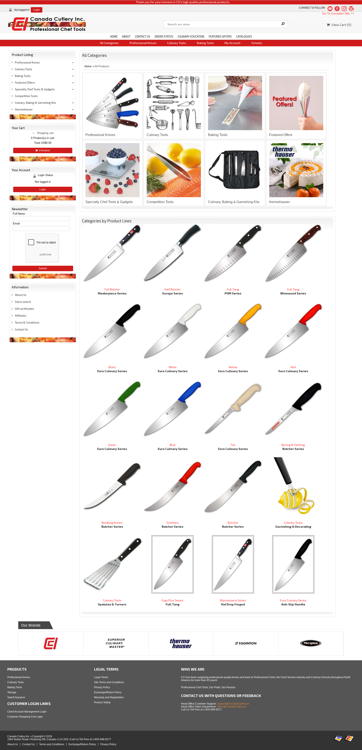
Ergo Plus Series (172, 600)
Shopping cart (45, 133)
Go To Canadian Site (336, 13)
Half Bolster (172, 289)
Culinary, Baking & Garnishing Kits (35, 102)
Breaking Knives (112, 522)
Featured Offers (25, 82)
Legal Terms (101, 677)
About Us (20, 295)
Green (112, 445)
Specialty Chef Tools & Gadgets (35, 89)
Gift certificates (24, 308)
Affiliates (20, 315)
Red (293, 367)
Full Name (19, 213)
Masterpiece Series (233, 600)
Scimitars (172, 522)
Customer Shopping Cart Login (25, 716)
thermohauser (24, 109)
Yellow (232, 367)
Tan (232, 445)
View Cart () (340, 25)
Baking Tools (205, 43)
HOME (114, 36)
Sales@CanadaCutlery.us (231, 706)
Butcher (233, 522)
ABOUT (126, 36)
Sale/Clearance (16, 697)
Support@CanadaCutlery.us (233, 703)
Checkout (44, 150)
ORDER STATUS (164, 36)
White (173, 367)
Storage (11, 692)
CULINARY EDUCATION (191, 36)
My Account (232, 43)
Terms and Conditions (51, 744)
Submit (43, 268)
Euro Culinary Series (293, 600)
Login (36, 10)
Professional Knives (143, 43)
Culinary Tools (176, 43)
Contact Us (21, 329)
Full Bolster (112, 289)
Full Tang (233, 289)
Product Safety (102, 702)
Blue (173, 445)
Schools (256, 43)
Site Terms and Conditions (109, 682)
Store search (23, 301)
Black (112, 367)
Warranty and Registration (109, 697)
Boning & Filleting (293, 445)
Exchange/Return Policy (108, 692)
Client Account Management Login (27, 711)
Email (16, 223)
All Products (102, 66)
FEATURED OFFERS (220, 36)
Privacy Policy (102, 687)
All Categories (109, 43)
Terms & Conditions (27, 322)
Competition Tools (26, 96)
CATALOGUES (244, 36)
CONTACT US (142, 36)
